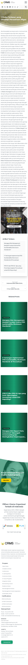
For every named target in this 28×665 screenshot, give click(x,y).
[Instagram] (12, 7)
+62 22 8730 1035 (9, 612)
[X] (5, 7)
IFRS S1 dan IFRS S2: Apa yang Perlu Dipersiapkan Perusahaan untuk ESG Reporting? (13, 268)
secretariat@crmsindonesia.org (12, 615)
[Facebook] (2, 7)
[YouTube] (7, 7)
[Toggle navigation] (25, 2)
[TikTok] (17, 7)
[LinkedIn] (10, 7)
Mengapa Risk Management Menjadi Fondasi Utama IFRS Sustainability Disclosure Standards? (13, 323)
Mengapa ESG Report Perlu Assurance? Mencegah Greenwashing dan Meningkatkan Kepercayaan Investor (13, 434)
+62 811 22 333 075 (9, 613)
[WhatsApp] (15, 7)
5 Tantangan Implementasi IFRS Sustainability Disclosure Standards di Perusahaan (13, 258)
